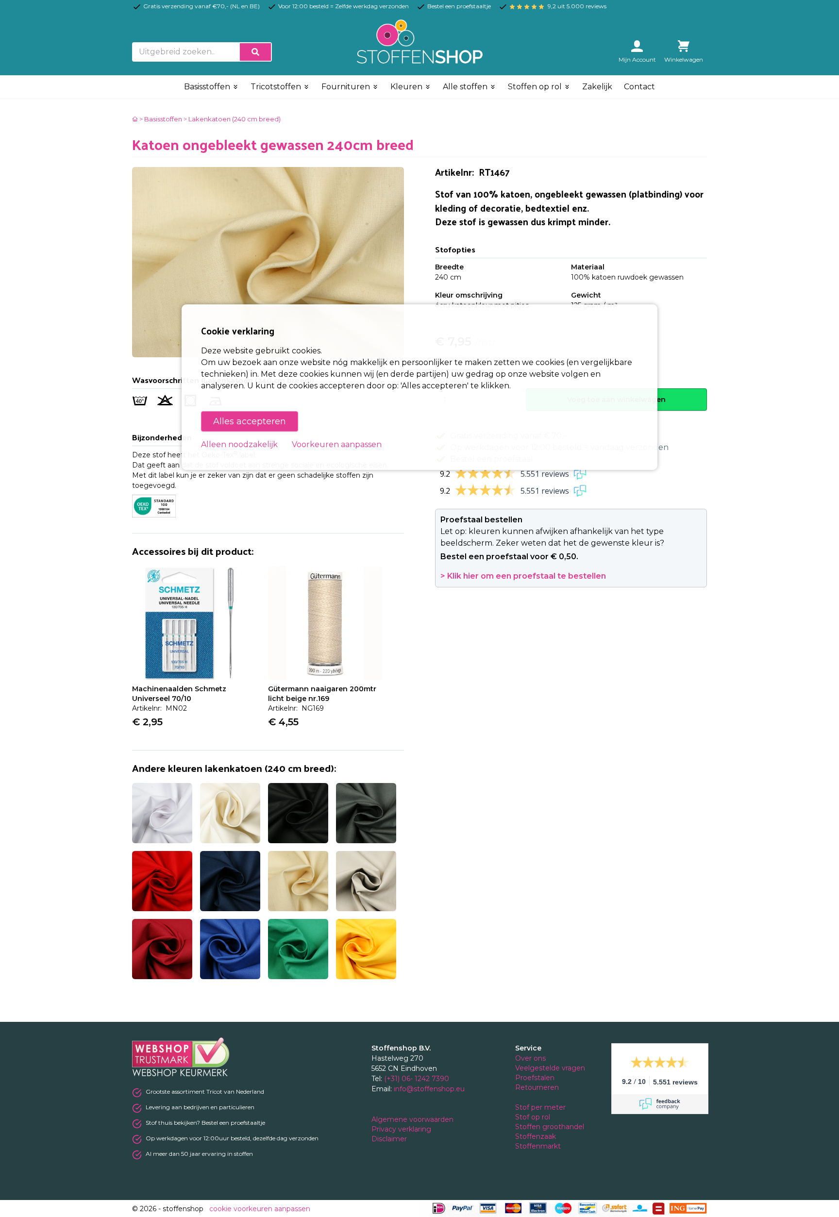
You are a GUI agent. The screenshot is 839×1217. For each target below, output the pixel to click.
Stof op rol (533, 1117)
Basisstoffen (208, 86)
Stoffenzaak (536, 1136)
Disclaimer (390, 1138)
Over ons (530, 1058)
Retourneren (537, 1087)
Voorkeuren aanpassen (337, 444)
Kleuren (407, 86)
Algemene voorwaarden (413, 1119)
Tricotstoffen (277, 86)
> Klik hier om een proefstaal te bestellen (523, 576)
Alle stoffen (466, 86)
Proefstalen (534, 1077)
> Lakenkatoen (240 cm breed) (232, 119)
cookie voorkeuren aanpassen (259, 1208)
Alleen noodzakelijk (239, 444)
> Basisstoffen (160, 119)
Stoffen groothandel (550, 1126)
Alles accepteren (249, 421)
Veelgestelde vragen (550, 1068)
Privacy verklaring (402, 1129)
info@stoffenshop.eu (429, 1088)
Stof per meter (541, 1107)
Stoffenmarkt (538, 1146)
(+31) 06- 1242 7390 (416, 1078)
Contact (639, 86)
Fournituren (346, 86)
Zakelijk (597, 86)
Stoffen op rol (536, 86)
